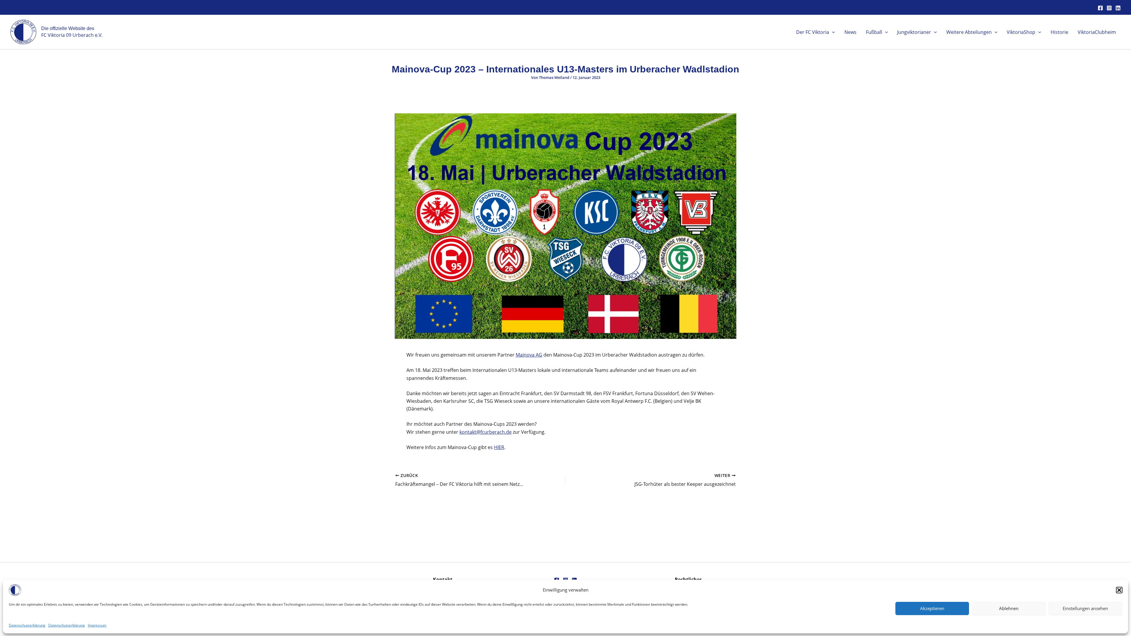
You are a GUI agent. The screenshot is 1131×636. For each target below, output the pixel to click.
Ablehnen (1008, 608)
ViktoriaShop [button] (1021, 32)
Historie (1059, 32)
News (850, 32)
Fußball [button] (874, 32)
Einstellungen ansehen (1085, 608)
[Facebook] (1100, 8)
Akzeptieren (932, 608)
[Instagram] (1109, 8)
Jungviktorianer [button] (914, 32)
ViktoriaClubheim (1097, 32)
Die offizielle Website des (67, 28)
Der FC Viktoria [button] (812, 32)
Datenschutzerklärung (27, 625)
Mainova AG (529, 355)
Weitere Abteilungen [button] (969, 32)
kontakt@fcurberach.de (485, 432)
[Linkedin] (1118, 8)
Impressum (97, 625)
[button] (1119, 590)
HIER (499, 447)
